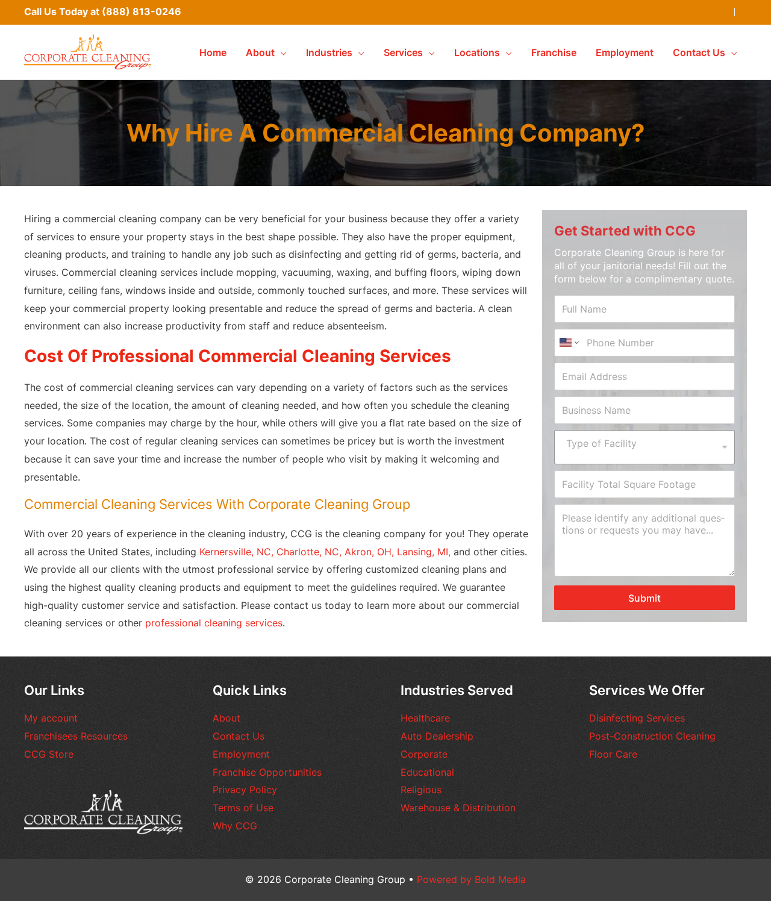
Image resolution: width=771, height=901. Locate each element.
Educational (427, 772)
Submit (644, 598)
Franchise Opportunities (267, 772)
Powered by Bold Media (471, 879)
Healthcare (425, 718)
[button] (281, 52)
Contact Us (238, 736)
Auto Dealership (437, 736)
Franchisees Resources (76, 736)
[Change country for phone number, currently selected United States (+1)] (568, 343)
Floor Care (613, 754)
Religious (421, 790)
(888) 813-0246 (141, 11)
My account (51, 718)
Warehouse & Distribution (458, 808)
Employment (241, 754)
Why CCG (235, 826)
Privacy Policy (245, 790)
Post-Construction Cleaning (652, 736)
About (226, 718)
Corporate (424, 754)
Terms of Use (243, 808)
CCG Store (48, 754)
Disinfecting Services (637, 718)
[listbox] (644, 447)
